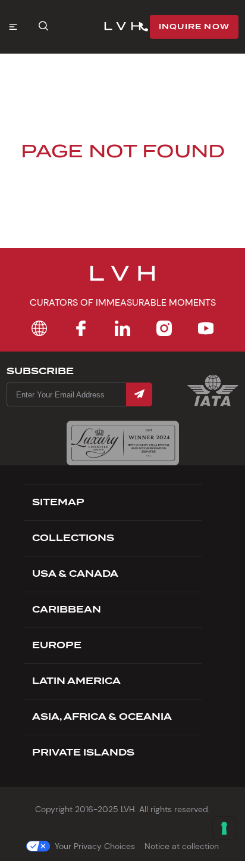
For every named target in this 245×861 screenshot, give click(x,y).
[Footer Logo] (122, 281)
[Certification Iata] (212, 405)
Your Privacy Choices (95, 846)
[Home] (39, 328)
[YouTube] (205, 328)
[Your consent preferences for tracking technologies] (224, 828)
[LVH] (122, 27)
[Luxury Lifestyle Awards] (123, 443)
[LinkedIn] (122, 328)
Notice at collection (182, 846)
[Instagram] (164, 328)
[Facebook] (81, 328)
